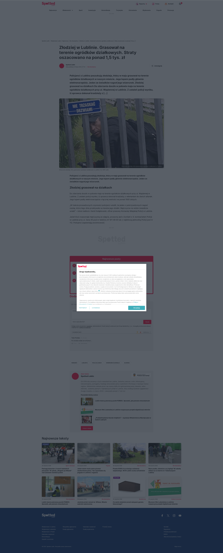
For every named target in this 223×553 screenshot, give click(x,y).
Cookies (89, 304)
